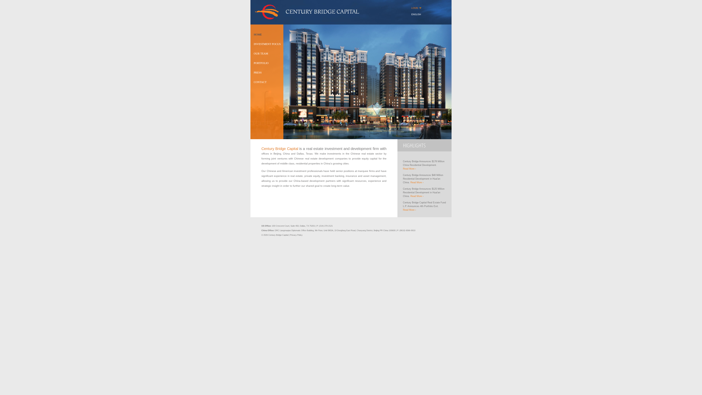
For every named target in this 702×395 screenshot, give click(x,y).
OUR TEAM (261, 53)
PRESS (258, 72)
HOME (258, 34)
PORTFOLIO (261, 63)
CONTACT (260, 82)
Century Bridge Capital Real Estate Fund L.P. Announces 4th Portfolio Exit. (424, 206)
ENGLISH (416, 14)
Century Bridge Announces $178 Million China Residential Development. (423, 165)
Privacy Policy (296, 235)
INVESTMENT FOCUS (267, 44)
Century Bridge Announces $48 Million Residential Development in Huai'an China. (423, 179)
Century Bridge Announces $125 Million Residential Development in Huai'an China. (423, 192)
